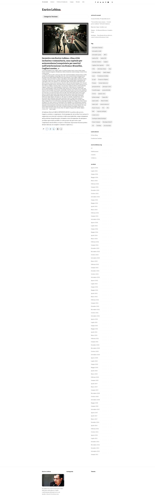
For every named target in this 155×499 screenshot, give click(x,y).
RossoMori (61, 103)
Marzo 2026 (94, 180)
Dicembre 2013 (95, 448)
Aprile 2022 (94, 293)
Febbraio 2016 (95, 428)
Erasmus (47, 83)
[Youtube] (103, 2)
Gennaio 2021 (94, 341)
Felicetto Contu (65, 83)
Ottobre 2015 (94, 432)
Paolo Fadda (58, 98)
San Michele (59, 105)
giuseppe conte (107, 86)
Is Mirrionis (74, 88)
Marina (77, 92)
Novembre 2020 (95, 348)
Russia (65, 103)
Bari (48, 77)
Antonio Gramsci (79, 74)
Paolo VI (69, 98)
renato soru (95, 115)
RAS (66, 102)
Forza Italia (59, 84)
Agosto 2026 (94, 167)
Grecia (43, 88)
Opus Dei (66, 96)
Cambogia (44, 78)
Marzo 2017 (94, 419)
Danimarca (56, 81)
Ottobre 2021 (94, 312)
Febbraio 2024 (95, 242)
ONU (62, 96)
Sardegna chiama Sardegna (99, 118)
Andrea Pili (95, 58)
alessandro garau (96, 54)
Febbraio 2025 (95, 213)
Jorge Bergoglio (49, 89)
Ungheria (67, 107)
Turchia (58, 107)
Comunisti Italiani (72, 80)
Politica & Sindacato (62, 2)
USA (75, 107)
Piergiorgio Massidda (66, 100)
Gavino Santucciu (103, 83)
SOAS (60, 106)
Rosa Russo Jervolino (54, 103)
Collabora (93, 158)
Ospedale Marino (76, 96)
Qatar (51, 102)
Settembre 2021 (95, 316)
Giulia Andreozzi (73, 87)
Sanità (73, 71)
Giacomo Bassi (64, 85)
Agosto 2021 (94, 319)
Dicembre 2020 (95, 345)
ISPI (79, 88)
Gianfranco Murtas (73, 85)
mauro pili (95, 104)
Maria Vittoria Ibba (71, 92)
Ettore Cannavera (57, 83)
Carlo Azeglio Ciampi (72, 78)
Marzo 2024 (94, 238)
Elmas (75, 81)
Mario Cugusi (82, 92)
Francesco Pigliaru (48, 85)
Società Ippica (74, 106)
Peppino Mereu (48, 100)
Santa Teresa (70, 105)
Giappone (44, 87)
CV (91, 148)
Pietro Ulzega (74, 100)
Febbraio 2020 (95, 377)
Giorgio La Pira (50, 87)
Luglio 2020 (94, 361)
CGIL (93, 69)
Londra (61, 91)
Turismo (82, 71)
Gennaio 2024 (94, 245)
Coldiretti (58, 80)
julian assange (95, 97)
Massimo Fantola (63, 94)
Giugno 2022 (94, 287)
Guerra (72, 70)
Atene (67, 76)
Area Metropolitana (47, 70)
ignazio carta (101, 93)
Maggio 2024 (94, 232)
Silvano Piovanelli (49, 106)
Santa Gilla (64, 105)
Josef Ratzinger (57, 89)
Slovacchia (55, 106)
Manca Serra (77, 91)
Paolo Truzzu (96, 107)
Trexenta (51, 107)
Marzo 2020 (94, 374)
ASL (65, 76)
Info (83, 2)
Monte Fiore (68, 95)
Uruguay (72, 107)
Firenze (54, 84)
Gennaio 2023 (94, 267)
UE (64, 107)
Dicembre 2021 (95, 306)
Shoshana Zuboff (107, 122)
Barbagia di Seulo (81, 76)
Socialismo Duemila (66, 106)
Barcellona (44, 77)
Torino (47, 107)
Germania (55, 85)
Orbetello (70, 96)
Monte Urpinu (75, 95)
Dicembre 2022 (95, 271)
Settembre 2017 (95, 409)
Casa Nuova (79, 78)
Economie (45, 2)
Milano (51, 95)
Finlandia (50, 84)
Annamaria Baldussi (70, 74)
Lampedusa (84, 89)
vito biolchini (107, 125)
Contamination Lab (81, 80)
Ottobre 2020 (95, 351)
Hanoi (55, 88)
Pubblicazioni (94, 151)
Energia (69, 70)
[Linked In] (100, 2)
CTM (52, 81)
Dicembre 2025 (95, 190)
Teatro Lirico (81, 106)
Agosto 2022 (94, 280)
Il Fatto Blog (94, 135)
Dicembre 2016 (95, 422)
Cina (55, 80)
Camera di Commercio (52, 78)
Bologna (54, 77)
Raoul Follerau (61, 102)
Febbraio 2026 (95, 184)
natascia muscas (104, 104)
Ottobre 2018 (94, 396)
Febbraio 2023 (95, 264)
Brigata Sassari (60, 77)
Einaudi (71, 81)
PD (77, 99)
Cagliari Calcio (81, 77)
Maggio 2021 (94, 329)
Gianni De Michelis (81, 85)
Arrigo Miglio (58, 76)
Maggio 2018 (94, 403)
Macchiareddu (66, 91)
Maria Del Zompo (55, 92)
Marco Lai (48, 92)
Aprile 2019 (94, 383)
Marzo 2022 (94, 296)
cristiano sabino (96, 72)
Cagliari (56, 70)
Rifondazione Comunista (80, 102)
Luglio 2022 (94, 283)
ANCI (64, 74)
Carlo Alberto (64, 78)
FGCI (81, 83)
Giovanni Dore (65, 87)
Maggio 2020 (94, 367)
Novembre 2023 (95, 251)
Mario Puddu (104, 100)
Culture (52, 2)
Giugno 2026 (94, 174)
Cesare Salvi (45, 80)
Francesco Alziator (66, 84)
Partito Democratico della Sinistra (68, 99)
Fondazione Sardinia (103, 76)
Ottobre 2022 (95, 274)
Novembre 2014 (95, 445)
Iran (71, 88)
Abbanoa (46, 74)
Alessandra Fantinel (97, 47)
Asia (53, 70)
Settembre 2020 (95, 354)
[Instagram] (105, 2)
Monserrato (63, 95)
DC (59, 81)
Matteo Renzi (78, 94)
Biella (51, 77)
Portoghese (44, 102)
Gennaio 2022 (94, 303)
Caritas (59, 78)
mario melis (95, 100)
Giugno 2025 (94, 200)
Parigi (72, 98)
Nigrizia (52, 96)
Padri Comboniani (51, 98)
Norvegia (57, 96)
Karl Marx (69, 89)
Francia (94, 83)
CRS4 (49, 81)
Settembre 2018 (95, 399)
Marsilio (48, 94)
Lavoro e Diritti (78, 70)
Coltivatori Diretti (64, 80)
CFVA (107, 65)
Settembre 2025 (95, 196)
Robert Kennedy (45, 103)
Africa (53, 74)
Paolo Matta (64, 98)
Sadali (73, 103)
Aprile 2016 (94, 425)
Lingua (71, 2)
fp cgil (94, 79)
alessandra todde (96, 51)
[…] (72, 124)
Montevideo (80, 95)
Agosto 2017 (94, 412)
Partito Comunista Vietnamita (53, 99)
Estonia (51, 83)
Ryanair (69, 103)
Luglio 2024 (94, 225)
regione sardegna (101, 111)
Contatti (93, 154)
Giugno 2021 (94, 325)
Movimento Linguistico (51, 71)
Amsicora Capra (59, 74)
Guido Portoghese (49, 88)
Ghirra (59, 85)
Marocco (44, 94)
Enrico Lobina (51, 9)
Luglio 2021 (94, 322)
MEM (82, 94)
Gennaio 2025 (94, 216)
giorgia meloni (96, 86)
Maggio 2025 (94, 203)
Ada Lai (50, 74)
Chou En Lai (50, 80)
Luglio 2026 (94, 171)
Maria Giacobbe (63, 92)
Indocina (68, 88)
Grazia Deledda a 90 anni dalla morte (100, 18)
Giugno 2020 (94, 364)
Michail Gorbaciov (46, 95)
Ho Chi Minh (59, 88)
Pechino (80, 99)
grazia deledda (106, 90)
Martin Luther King (55, 94)
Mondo (78, 2)
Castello (84, 78)
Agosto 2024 (94, 222)
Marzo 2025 (94, 209)
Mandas (82, 91)
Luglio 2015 (94, 438)
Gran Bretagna (96, 90)
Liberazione (56, 91)
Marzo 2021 (94, 335)
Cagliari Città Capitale (98, 65)
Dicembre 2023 (95, 248)
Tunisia (55, 107)
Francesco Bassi (75, 84)
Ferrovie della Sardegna (74, 83)
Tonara (43, 107)
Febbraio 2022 (95, 300)
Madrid (72, 91)
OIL (60, 96)
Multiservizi (44, 96)
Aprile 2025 (94, 206)
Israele (81, 88)
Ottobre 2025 (94, 193)
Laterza (44, 91)
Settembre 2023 (95, 258)
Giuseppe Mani (80, 87)
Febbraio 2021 (95, 338)
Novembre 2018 (95, 393)
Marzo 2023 (94, 261)
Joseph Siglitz (64, 89)
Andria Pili (103, 58)
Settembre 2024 (95, 219)
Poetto (81, 100)
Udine (62, 107)
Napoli (49, 96)
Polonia (85, 100)
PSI (48, 102)
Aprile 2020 (94, 370)
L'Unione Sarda (77, 89)
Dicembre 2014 (95, 441)
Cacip (72, 77)
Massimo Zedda (71, 94)
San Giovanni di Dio (51, 105)
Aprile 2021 (94, 332)
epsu (93, 76)
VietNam (78, 107)
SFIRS (43, 106)
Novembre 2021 (95, 309)
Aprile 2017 (94, 416)
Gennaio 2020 (94, 380)
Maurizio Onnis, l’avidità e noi (99, 27)
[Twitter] (98, 2)
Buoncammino (67, 77)
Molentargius (57, 95)
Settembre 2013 (95, 451)
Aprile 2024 (94, 235)
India (64, 88)
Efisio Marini (63, 81)
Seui (85, 105)
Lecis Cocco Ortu (50, 91)
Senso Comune (96, 122)
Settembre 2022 (95, 277)
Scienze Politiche (77, 105)
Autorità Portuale (73, 76)
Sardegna (77, 71)
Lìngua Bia (105, 97)
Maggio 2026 (94, 177)
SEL (83, 105)
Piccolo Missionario (56, 100)
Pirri (79, 100)
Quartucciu (55, 102)
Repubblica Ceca (71, 102)
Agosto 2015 (94, 435)
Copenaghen (45, 81)
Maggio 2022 (94, 290)
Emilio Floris (79, 81)
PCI (103, 107)
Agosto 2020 (94, 358)
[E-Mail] (108, 2)
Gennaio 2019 (94, 390)
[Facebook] (95, 2)
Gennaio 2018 (94, 406)
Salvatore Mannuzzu (79, 103)
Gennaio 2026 (94, 187)
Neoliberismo (59, 71)
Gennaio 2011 (94, 454)
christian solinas (101, 69)
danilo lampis (106, 72)
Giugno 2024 (94, 229)
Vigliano (82, 107)
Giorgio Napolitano (58, 87)
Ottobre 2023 (94, 254)
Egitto (68, 81)
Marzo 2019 (94, 387)
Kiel (73, 89)
